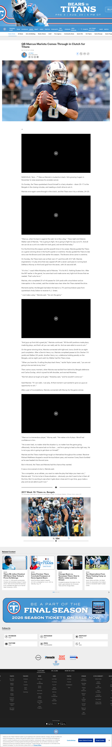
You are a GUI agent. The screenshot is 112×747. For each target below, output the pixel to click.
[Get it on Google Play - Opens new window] (61, 724)
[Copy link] (88, 53)
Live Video (54, 679)
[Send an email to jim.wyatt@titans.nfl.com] (38, 57)
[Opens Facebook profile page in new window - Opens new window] (29, 57)
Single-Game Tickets (12, 689)
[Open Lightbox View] (55, 520)
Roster (25, 681)
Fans (69, 687)
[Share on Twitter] (81, 54)
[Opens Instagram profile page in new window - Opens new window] (35, 57)
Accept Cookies (100, 740)
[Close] (109, 740)
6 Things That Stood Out (39, 702)
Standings (25, 692)
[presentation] (109, 592)
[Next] (69, 538)
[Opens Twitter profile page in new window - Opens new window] (32, 57)
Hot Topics (39, 693)
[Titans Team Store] (56, 663)
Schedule (25, 679)
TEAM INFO (25, 676)
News (39, 676)
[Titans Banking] (50, 658)
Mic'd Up (54, 692)
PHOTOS (69, 676)
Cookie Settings (71, 740)
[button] (56, 153)
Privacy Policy (37, 745)
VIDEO (54, 676)
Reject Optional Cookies (85, 740)
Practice (69, 681)
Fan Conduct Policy (84, 699)
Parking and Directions (83, 689)
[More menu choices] (78, 29)
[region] (56, 740)
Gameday (69, 679)
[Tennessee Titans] (56, 732)
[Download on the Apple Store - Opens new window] (49, 723)
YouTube (54, 703)
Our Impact (98, 699)
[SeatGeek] (62, 658)
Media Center (98, 679)
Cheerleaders (69, 684)
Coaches (26, 684)
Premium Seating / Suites (12, 699)
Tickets (12, 676)
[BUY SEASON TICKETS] (56, 610)
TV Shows (54, 681)
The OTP (54, 684)
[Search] (81, 29)
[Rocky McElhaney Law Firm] (74, 658)
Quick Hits (39, 690)
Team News (39, 679)
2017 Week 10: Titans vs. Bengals (38, 492)
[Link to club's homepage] (4, 29)
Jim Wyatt (30, 53)
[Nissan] (38, 658)
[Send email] (84, 54)
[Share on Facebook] (77, 54)
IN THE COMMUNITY (98, 676)
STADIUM (83, 676)
